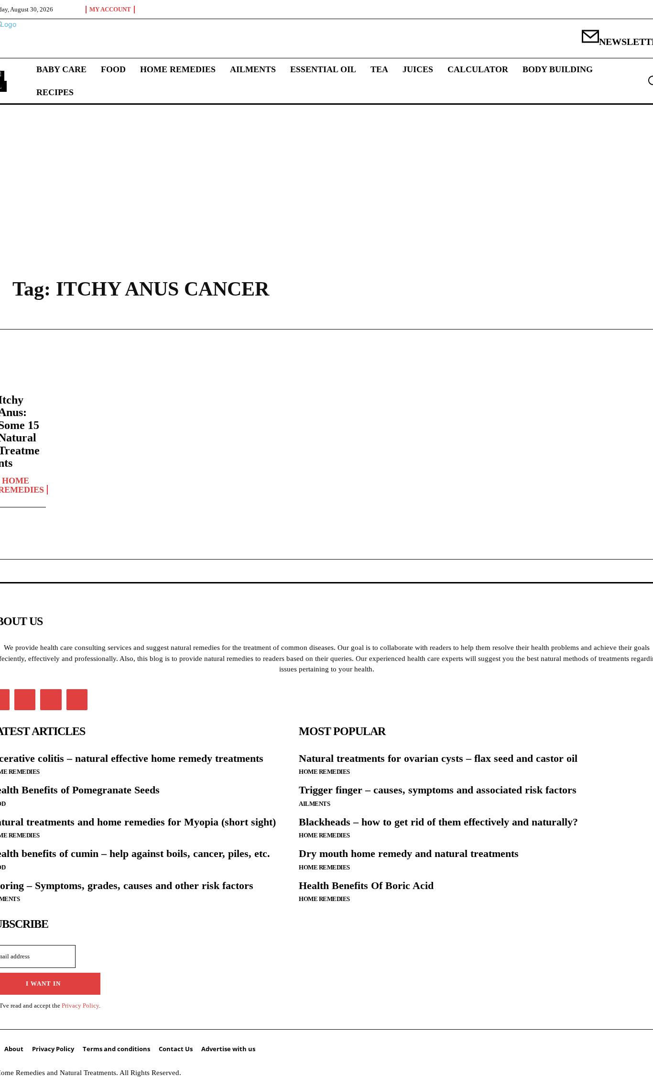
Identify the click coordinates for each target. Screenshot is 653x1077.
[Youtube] (76, 699)
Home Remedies (324, 771)
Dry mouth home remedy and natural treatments (409, 853)
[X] (50, 699)
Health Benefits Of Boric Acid (366, 885)
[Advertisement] (326, 176)
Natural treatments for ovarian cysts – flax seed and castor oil (438, 758)
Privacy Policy (80, 1005)
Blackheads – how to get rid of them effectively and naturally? (438, 822)
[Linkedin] (24, 699)
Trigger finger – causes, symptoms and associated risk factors (438, 790)
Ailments (314, 803)
